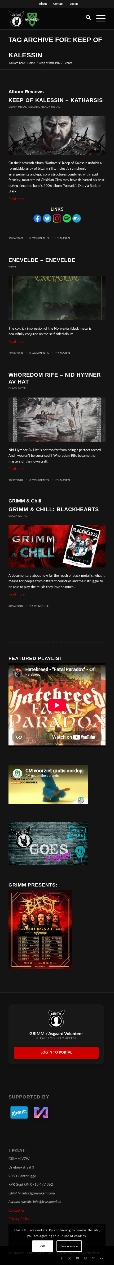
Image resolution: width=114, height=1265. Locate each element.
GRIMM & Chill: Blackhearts (53, 509)
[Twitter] (47, 221)
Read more (16, 199)
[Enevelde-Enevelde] (57, 298)
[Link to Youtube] (78, 1258)
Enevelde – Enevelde (41, 260)
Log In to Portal (56, 1052)
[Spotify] (67, 221)
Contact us (16, 1210)
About (43, 3)
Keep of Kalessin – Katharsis (55, 100)
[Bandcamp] (76, 221)
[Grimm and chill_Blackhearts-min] (57, 546)
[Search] (86, 18)
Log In (74, 3)
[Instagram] (57, 221)
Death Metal (17, 106)
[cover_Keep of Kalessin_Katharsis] (57, 135)
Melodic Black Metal (44, 106)
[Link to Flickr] (102, 1258)
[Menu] (98, 18)
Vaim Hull (41, 605)
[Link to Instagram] (86, 1258)
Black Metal (17, 388)
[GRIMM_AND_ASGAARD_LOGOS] (47, 18)
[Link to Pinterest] (94, 1258)
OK (42, 1246)
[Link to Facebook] (62, 1258)
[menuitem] (43, 4)
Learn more (69, 1246)
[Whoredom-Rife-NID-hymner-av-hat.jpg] (57, 420)
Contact (58, 3)
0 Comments (39, 238)
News (12, 266)
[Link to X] (70, 1258)
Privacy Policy (18, 1219)
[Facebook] (37, 221)
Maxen (65, 238)
